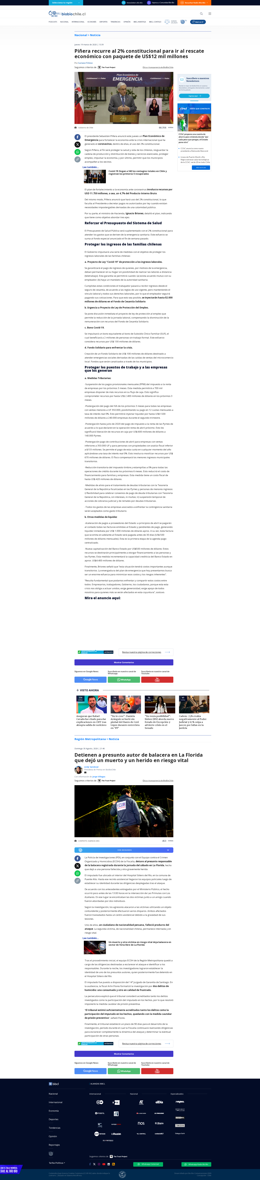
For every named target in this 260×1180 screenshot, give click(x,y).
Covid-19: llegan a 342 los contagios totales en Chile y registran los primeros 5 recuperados (138, 172)
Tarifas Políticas (56, 1162)
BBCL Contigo (155, 22)
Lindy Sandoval (91, 767)
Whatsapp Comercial (150, 1164)
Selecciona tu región (62, 2)
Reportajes (54, 1144)
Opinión (126, 22)
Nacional (64, 22)
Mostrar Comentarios (124, 662)
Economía (92, 22)
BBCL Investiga (140, 22)
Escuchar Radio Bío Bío (195, 2)
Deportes (103, 22)
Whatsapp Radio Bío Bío (198, 1164)
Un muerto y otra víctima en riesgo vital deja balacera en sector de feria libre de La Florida (140, 943)
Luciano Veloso (85, 63)
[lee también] (95, 947)
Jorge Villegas (98, 776)
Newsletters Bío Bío (135, 2)
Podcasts (53, 22)
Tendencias (115, 22)
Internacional (78, 22)
